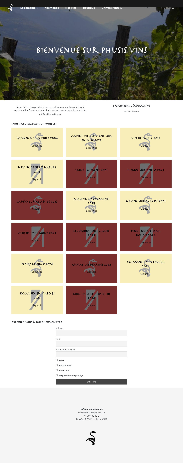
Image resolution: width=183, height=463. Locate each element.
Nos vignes (52, 7)
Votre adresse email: (65, 349)
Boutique (89, 7)
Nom (58, 339)
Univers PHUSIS (112, 7)
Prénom (59, 328)
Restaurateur (65, 365)
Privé (61, 360)
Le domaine (28, 7)
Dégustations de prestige (71, 375)
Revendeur (64, 370)
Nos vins (70, 7)
